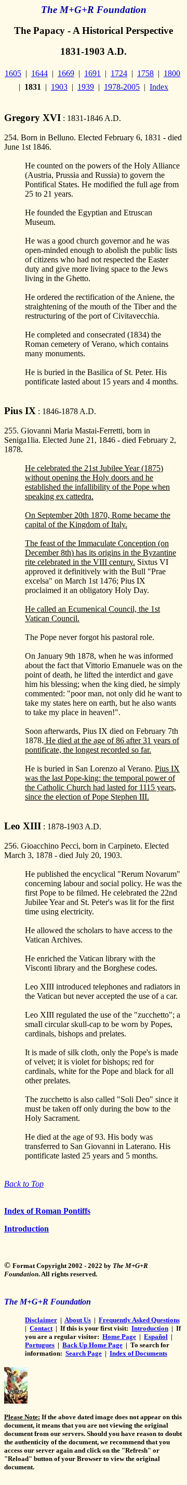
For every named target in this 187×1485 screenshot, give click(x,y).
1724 (119, 73)
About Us (77, 1320)
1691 (92, 73)
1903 (59, 86)
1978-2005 (122, 86)
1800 (172, 73)
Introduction (26, 1228)
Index (159, 86)
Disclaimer (41, 1320)
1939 (85, 86)
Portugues (40, 1345)
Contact (41, 1328)
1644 (39, 73)
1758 (145, 73)
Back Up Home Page (92, 1345)
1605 (13, 73)
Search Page (83, 1353)
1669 (66, 73)
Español (156, 1337)
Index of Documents (138, 1353)
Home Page (119, 1337)
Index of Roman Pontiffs (47, 1210)
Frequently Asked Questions (139, 1320)
